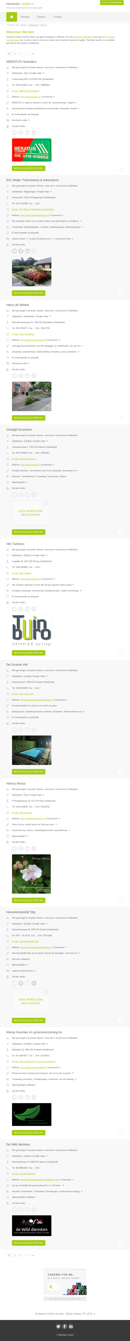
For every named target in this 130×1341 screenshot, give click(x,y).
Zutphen (28, 441)
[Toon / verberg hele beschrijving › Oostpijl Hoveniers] (65, 470)
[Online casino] (67, 1269)
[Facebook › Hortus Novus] (20, 848)
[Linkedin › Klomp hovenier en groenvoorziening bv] (27, 1097)
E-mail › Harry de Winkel (23, 334)
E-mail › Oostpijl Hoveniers (24, 459)
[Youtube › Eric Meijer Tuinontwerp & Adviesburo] (33, 251)
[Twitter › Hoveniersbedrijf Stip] (14, 983)
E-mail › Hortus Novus (22, 813)
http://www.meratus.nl (30, 97)
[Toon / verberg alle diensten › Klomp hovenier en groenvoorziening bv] (65, 1079)
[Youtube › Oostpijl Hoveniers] (33, 494)
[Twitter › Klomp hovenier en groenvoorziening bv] (14, 1097)
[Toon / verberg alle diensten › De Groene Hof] (65, 711)
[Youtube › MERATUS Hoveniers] (33, 132)
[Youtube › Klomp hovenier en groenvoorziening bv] (33, 1097)
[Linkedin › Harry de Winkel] (27, 375)
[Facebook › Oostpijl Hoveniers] (20, 494)
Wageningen (29, 191)
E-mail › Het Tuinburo (21, 573)
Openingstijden (20, 482)
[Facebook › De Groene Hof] (20, 729)
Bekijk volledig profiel (28, 168)
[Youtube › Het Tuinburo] (33, 608)
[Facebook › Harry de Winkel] (20, 375)
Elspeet (27, 924)
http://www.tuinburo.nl (30, 579)
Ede (26, 73)
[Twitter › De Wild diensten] (14, 1209)
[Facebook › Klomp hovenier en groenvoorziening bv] (20, 1097)
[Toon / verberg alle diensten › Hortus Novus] (65, 830)
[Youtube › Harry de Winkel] (33, 375)
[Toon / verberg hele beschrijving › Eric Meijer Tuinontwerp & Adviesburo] (65, 221)
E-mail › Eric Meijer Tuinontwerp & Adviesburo (33, 209)
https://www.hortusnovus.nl (33, 818)
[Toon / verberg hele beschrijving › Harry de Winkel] (65, 346)
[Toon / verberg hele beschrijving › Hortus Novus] (65, 824)
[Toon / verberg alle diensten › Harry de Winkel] (65, 351)
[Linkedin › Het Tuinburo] (27, 608)
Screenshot (48, 97)
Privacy (71, 1335)
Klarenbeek (29, 316)
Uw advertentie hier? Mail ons (65, 1299)
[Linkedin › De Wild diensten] (27, 1209)
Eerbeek (28, 1044)
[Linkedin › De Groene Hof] (27, 729)
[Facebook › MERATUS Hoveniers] (20, 132)
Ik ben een (112, 2)
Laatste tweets (20, 239)
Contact (57, 16)
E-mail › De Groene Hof (22, 694)
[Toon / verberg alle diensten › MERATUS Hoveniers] (65, 108)
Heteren (27, 1156)
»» (33, 53)
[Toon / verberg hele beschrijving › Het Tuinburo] (65, 584)
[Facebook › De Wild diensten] (20, 1209)
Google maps (36, 73)
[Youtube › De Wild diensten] (33, 1209)
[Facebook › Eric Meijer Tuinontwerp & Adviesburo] (20, 251)
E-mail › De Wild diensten (23, 1174)
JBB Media (62, 1335)
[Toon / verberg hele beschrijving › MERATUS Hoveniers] (65, 102)
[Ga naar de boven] (121, 168)
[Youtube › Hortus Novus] (33, 848)
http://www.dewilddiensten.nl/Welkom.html (40, 1180)
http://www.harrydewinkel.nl (33, 340)
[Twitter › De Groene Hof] (14, 729)
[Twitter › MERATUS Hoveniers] (14, 132)
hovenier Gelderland (83, 37)
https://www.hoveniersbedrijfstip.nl (36, 947)
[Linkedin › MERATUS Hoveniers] (27, 132)
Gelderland (17, 73)
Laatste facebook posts (42, 239)
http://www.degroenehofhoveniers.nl (37, 700)
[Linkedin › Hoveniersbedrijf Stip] (27, 983)
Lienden (27, 676)
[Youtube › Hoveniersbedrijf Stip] (33, 983)
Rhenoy (27, 555)
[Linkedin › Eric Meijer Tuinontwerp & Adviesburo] (27, 251)
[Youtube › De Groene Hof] (33, 729)
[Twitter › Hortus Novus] (14, 848)
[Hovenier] (11, 17)
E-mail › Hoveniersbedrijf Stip (25, 941)
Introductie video (21, 120)
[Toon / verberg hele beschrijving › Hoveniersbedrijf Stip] (65, 953)
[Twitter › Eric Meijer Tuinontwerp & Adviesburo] (14, 251)
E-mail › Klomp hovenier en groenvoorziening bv (34, 1061)
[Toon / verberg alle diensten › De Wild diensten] (65, 1191)
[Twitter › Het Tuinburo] (14, 608)
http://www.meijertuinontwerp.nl (35, 215)
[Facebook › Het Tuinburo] (20, 608)
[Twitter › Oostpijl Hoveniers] (14, 494)
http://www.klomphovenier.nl (33, 1067)
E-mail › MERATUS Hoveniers (25, 91)
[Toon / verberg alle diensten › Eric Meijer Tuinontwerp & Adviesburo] (65, 227)
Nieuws (25, 16)
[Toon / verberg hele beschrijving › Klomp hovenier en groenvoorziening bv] (65, 1073)
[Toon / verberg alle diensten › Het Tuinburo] (65, 590)
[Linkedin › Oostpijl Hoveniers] (27, 494)
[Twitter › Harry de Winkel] (14, 375)
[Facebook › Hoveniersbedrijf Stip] (20, 983)
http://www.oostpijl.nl (30, 465)
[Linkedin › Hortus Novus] (27, 848)
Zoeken (41, 16)
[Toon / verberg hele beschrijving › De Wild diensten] (65, 1185)
